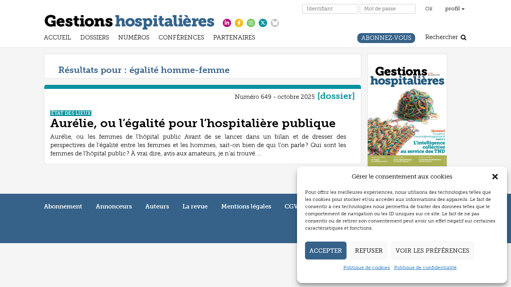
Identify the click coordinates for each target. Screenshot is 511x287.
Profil (453, 8)
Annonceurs (114, 206)
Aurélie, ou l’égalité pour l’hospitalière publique (193, 123)
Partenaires (234, 38)
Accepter (325, 250)
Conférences (181, 38)
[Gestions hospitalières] (129, 20)
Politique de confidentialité (425, 267)
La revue (195, 206)
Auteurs (157, 206)
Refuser (369, 250)
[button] (495, 177)
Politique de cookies (366, 267)
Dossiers (94, 38)
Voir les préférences (432, 250)
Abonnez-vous (386, 39)
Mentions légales (246, 206)
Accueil (57, 38)
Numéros (133, 38)
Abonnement (63, 206)
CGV (291, 206)
